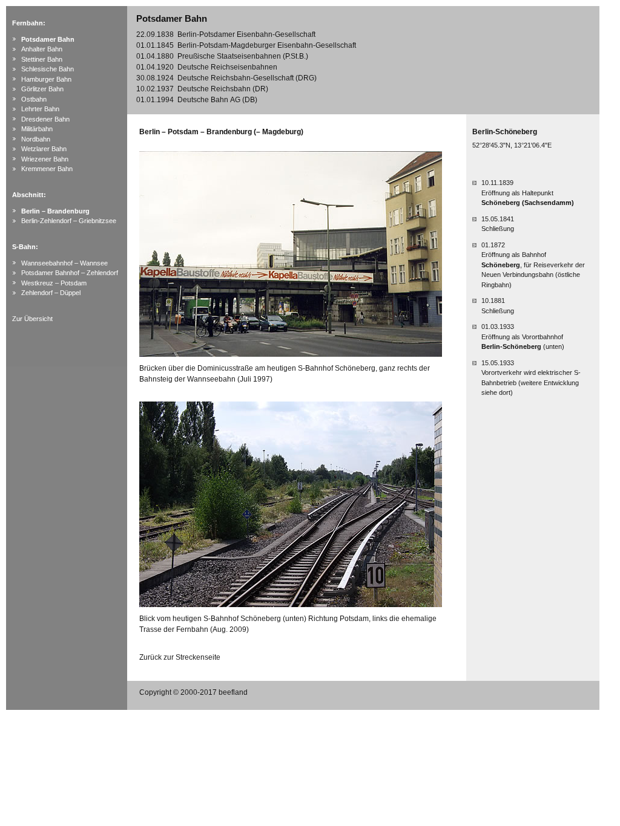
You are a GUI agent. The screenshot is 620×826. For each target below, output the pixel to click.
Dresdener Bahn (45, 119)
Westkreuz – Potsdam (54, 283)
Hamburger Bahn (46, 79)
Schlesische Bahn (47, 69)
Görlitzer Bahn (42, 89)
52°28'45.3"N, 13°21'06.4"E (512, 145)
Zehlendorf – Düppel (51, 292)
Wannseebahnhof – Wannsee (64, 263)
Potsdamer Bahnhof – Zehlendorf (69, 272)
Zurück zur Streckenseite (179, 657)
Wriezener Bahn (44, 159)
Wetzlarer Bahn (44, 148)
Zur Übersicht (32, 318)
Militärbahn (37, 128)
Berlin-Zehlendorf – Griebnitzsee (68, 220)
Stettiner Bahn (41, 59)
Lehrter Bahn (40, 108)
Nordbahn (35, 139)
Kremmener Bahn (47, 168)
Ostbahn (34, 99)
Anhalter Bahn (41, 49)
